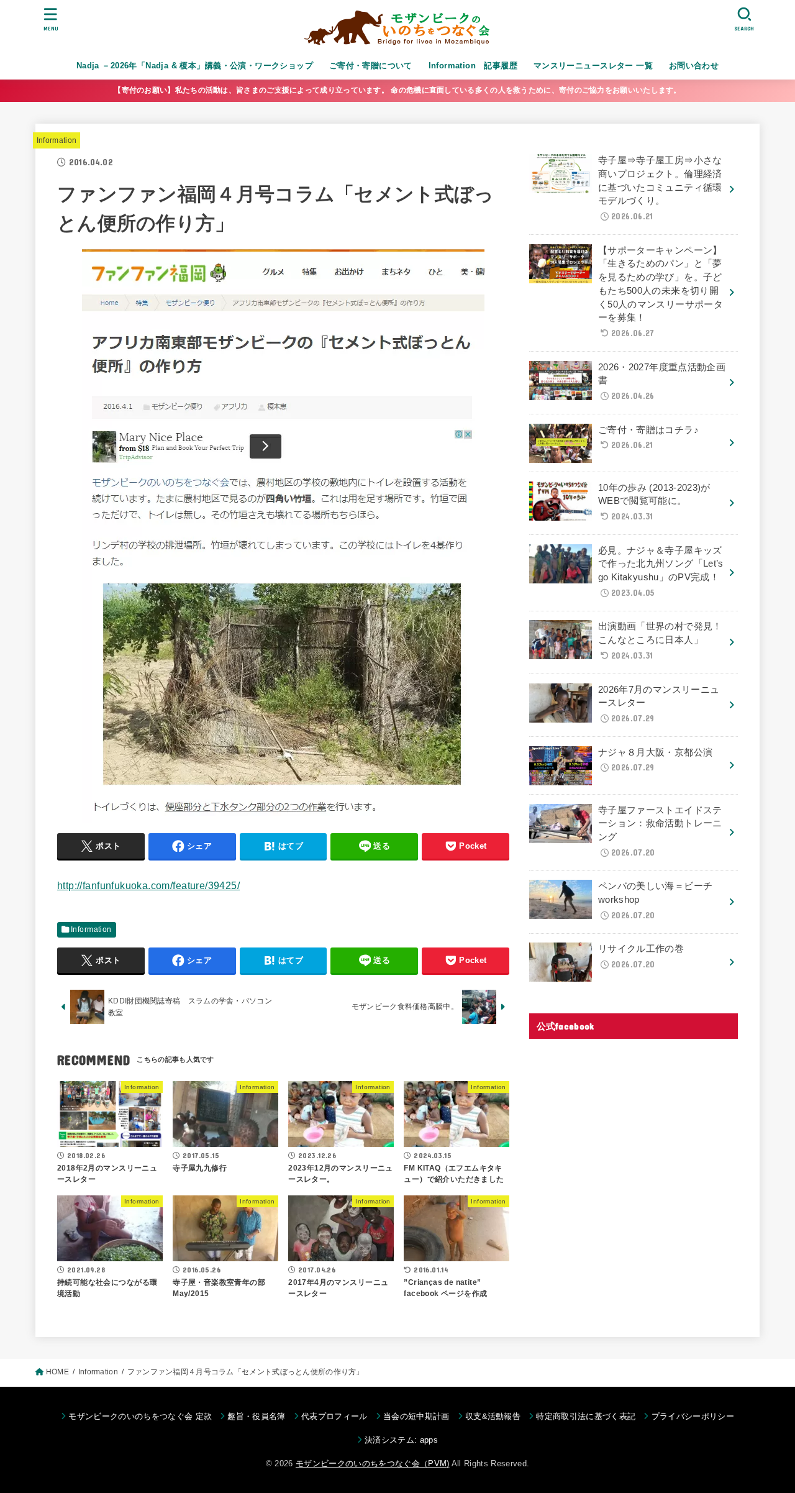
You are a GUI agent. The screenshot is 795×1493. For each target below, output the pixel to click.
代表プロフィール (334, 1416)
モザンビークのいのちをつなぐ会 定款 (140, 1416)
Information (57, 140)
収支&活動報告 (492, 1416)
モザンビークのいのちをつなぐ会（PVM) (373, 1463)
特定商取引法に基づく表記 (585, 1416)
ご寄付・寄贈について (370, 65)
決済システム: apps (401, 1440)
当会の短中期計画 (416, 1416)
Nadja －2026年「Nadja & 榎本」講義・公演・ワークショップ (194, 65)
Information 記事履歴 (473, 65)
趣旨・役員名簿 (256, 1416)
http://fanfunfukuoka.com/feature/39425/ (148, 885)
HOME (57, 1372)
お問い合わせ (694, 65)
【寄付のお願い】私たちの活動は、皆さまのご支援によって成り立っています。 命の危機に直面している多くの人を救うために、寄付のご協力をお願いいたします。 (397, 90)
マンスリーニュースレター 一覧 (593, 65)
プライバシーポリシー (693, 1416)
